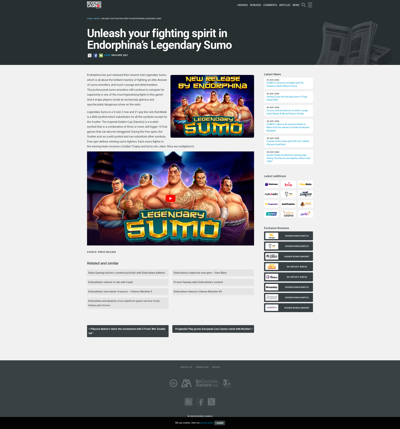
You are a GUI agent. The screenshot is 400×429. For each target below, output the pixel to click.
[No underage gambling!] (173, 383)
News (295, 5)
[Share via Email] (101, 55)
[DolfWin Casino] (271, 213)
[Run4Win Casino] (271, 193)
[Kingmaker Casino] (271, 203)
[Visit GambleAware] (208, 383)
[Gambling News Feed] (188, 401)
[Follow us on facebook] (200, 401)
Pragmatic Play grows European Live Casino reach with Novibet (212, 328)
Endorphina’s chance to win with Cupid (110, 282)
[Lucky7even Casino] (305, 213)
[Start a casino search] (304, 5)
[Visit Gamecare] (226, 383)
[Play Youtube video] (170, 198)
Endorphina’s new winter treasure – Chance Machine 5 (120, 291)
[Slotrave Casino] (271, 184)
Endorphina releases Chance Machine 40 (198, 291)
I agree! (220, 423)
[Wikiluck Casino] (288, 193)
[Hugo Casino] (305, 203)
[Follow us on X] (211, 401)
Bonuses (255, 5)
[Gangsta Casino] (305, 193)
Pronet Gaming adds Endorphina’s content (198, 282)
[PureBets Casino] (305, 184)
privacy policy (206, 422)
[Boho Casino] (288, 213)
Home (89, 19)
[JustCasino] (288, 203)
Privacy (216, 367)
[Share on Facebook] (95, 55)
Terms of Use (202, 367)
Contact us (186, 367)
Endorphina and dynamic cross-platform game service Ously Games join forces (124, 303)
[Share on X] (90, 55)
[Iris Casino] (288, 184)
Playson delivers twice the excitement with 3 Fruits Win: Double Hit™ (127, 331)
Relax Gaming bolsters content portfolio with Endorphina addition (126, 272)
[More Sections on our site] (310, 5)
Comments (270, 5)
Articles (284, 5)
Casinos (242, 5)
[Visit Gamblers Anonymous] (186, 383)
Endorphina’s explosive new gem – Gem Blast (200, 272)
